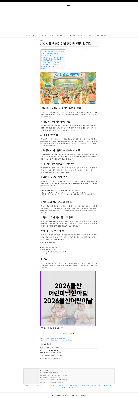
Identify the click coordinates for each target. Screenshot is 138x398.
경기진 (39, 385)
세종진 (72, 385)
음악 (61, 35)
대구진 (50, 385)
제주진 (55, 385)
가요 (94, 35)
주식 (105, 35)
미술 (42, 35)
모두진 (74, 387)
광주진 (94, 385)
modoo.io (83, 395)
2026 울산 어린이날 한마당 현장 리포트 (52, 51)
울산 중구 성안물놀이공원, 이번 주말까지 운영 (51, 347)
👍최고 (65, 333)
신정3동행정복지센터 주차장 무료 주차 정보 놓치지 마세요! (53, 375)
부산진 (33, 385)
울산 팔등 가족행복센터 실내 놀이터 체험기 (55, 338)
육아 (41, 40)
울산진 (61, 385)
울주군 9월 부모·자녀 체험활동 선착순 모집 (50, 352)
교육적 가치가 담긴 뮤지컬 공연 (50, 64)
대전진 (77, 385)
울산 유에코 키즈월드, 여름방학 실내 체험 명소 (51, 355)
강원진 (66, 385)
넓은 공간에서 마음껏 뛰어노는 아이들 (52, 57)
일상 (102, 35)
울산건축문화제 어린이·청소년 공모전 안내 (50, 377)
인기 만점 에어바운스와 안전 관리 (51, 59)
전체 (26, 35)
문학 (30, 35)
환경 (82, 35)
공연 (46, 35)
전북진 (83, 385)
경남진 (88, 385)
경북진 (64, 387)
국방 (53, 35)
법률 (57, 35)
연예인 (74, 35)
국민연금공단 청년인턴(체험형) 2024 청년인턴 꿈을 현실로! (53, 379)
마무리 (43, 68)
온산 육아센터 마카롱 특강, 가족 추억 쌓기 (50, 358)
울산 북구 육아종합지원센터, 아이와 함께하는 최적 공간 (58, 340)
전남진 (105, 385)
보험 (70, 35)
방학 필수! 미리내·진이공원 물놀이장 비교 (50, 350)
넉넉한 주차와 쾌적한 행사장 (49, 53)
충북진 (110, 385)
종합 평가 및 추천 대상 (47, 66)
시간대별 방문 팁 (46, 55)
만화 (79, 35)
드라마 (65, 35)
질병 (90, 35)
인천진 (44, 385)
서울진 (28, 385)
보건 (86, 35)
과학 (38, 35)
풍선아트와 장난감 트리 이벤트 (50, 63)
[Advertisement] (69, 21)
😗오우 (72, 333)
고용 (49, 35)
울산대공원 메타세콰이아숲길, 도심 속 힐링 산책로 (51, 382)
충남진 (99, 385)
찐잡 (69, 387)
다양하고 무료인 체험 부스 (49, 61)
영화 (34, 35)
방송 (98, 35)
